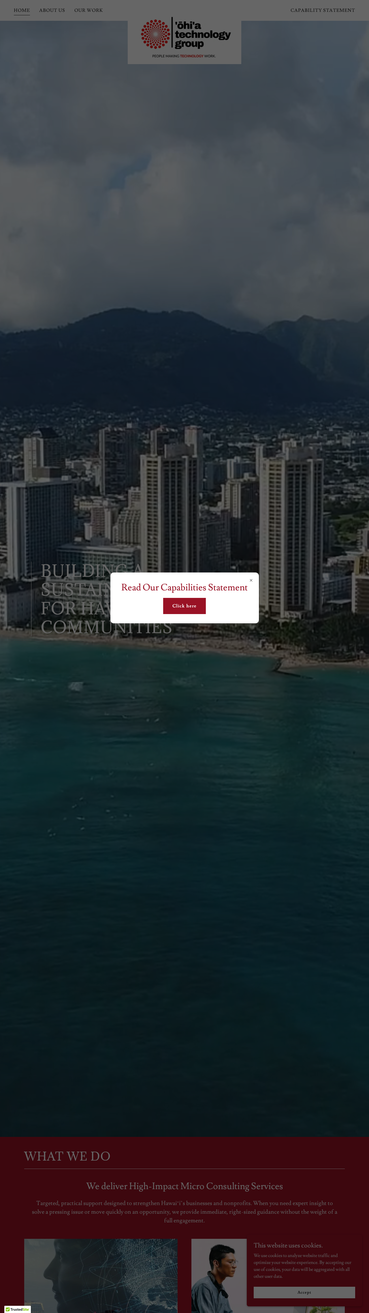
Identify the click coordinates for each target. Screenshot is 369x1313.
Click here (184, 606)
